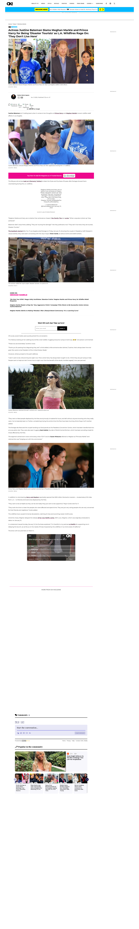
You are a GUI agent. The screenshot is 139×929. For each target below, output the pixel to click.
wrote (67, 218)
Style (49, 3)
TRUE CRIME (80, 3)
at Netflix (72, 524)
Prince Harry (59, 113)
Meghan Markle (21, 24)
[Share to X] (20, 104)
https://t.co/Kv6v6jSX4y (51, 202)
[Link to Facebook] (106, 3)
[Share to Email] (31, 104)
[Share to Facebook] (14, 104)
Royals (56, 3)
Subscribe (99, 3)
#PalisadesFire (56, 200)
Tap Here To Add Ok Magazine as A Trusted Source (44, 175)
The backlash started (15, 231)
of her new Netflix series (46, 518)
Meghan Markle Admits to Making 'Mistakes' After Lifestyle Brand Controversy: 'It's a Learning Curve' (44, 310)
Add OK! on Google (34, 109)
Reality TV (35, 3)
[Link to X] (114, 3)
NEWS (43, 3)
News (14, 24)
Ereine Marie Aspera (23, 95)
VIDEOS (72, 3)
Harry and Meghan (32, 497)
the (56, 218)
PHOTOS (64, 3)
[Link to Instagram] (110, 3)
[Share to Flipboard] (26, 104)
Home (10, 24)
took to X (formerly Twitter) (32, 181)
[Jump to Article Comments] (9, 104)
